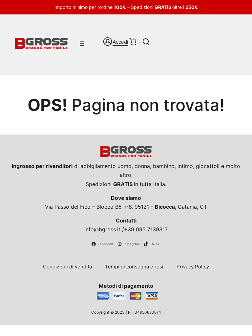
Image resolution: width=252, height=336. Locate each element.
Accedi (120, 42)
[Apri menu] (82, 43)
